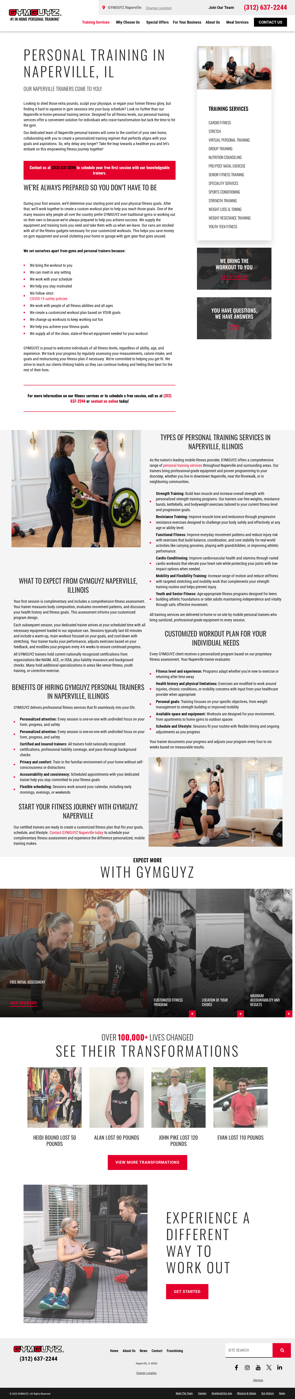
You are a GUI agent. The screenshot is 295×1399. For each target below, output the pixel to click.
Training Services (95, 22)
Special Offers (157, 22)
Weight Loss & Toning (225, 209)
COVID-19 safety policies (48, 298)
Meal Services (237, 22)
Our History (267, 1393)
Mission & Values (246, 1393)
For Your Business (187, 22)
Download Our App (222, 1393)
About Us (213, 22)
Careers (202, 1393)
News (143, 1351)
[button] (172, 953)
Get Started (23, 1003)
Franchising (175, 1351)
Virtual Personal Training (229, 140)
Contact (157, 1351)
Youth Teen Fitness (223, 226)
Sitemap (258, 1380)
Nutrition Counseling (225, 157)
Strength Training (223, 200)
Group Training (220, 148)
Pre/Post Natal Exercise (227, 166)
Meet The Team (184, 1393)
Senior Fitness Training (226, 174)
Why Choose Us (128, 22)
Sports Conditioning (224, 192)
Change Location (146, 1373)
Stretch (215, 131)
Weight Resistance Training (230, 218)
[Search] (282, 1350)
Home (114, 1351)
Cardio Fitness (220, 122)
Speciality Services (223, 183)
